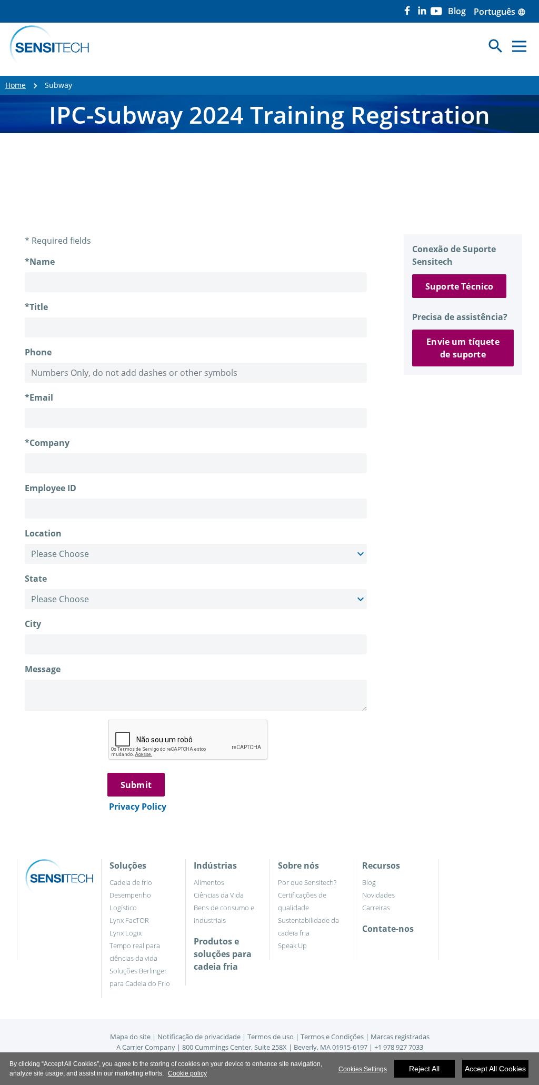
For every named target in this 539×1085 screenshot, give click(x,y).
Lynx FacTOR (129, 920)
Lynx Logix (125, 933)
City (33, 624)
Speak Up (292, 945)
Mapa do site (130, 1036)
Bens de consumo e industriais (224, 914)
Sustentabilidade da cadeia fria (308, 926)
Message (43, 669)
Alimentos (209, 882)
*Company (47, 443)
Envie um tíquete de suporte (463, 348)
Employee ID (50, 488)
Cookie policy (187, 1073)
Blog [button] (457, 11)
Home (15, 85)
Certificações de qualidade (302, 901)
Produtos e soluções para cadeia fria (223, 953)
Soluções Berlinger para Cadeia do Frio (139, 977)
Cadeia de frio (130, 882)
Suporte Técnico (459, 286)
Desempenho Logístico (130, 901)
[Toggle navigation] (519, 46)
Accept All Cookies (495, 1068)
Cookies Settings (362, 1069)
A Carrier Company (145, 1047)
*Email (39, 397)
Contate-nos (388, 928)
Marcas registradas (400, 1036)
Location (43, 533)
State (36, 578)
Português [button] (500, 11)
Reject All (424, 1068)
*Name (40, 261)
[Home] (49, 46)
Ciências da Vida (219, 895)
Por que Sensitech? (307, 882)
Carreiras (376, 907)
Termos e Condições (332, 1036)
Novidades (378, 895)
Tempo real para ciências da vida (134, 952)
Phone (38, 352)
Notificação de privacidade (199, 1036)
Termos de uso (270, 1036)
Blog (369, 882)
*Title (36, 307)
